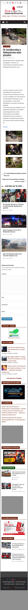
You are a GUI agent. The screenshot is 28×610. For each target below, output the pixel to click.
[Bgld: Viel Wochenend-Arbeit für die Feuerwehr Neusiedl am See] (14, 240)
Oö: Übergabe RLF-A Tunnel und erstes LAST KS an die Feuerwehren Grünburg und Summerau (18, 487)
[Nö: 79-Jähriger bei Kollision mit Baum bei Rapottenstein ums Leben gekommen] (6, 547)
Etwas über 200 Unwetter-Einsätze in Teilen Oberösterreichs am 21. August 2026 (16, 349)
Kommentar (4, 274)
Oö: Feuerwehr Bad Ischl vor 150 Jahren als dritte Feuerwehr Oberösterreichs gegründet (13, 206)
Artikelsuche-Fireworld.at (19, 584)
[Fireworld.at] (3, 22)
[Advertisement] (12, 434)
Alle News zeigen (6, 16)
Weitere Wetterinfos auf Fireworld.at (14, 338)
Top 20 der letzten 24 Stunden (9, 584)
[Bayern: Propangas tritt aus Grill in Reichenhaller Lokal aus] (14, 216)
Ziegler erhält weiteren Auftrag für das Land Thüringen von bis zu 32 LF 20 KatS (18, 473)
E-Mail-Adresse (5, 305)
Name (3, 297)
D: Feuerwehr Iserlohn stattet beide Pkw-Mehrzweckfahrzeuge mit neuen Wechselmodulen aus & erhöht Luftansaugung (18, 556)
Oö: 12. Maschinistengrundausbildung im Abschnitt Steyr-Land (15, 174)
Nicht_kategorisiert (7, 46)
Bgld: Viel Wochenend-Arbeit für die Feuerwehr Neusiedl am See (12, 255)
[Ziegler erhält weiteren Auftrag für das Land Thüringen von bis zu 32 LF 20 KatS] (6, 476)
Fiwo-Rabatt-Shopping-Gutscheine (8, 582)
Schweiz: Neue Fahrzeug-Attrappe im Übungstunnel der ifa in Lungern (13, 180)
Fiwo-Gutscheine (22, 16)
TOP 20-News (14, 16)
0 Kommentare (12, 58)
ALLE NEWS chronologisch (21, 582)
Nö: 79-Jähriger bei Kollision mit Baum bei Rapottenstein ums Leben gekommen (18, 545)
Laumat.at (5, 127)
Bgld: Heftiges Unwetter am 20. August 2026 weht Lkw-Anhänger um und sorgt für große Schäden (17, 359)
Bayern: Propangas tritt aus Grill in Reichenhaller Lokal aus (12, 231)
